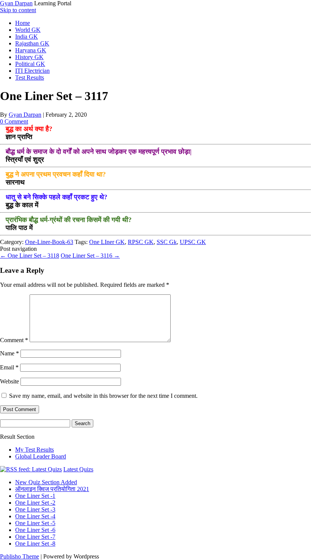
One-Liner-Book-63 (49, 242)
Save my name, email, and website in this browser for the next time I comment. (103, 396)
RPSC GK (141, 242)
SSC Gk (167, 242)
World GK (28, 30)
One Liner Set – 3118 (29, 255)
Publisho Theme (19, 556)
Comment (14, 340)
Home (22, 23)
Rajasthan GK (32, 43)
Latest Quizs (78, 469)
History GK (29, 57)
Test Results (29, 77)
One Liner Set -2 (35, 502)
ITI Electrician (32, 70)
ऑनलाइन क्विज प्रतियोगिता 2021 (52, 489)
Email (9, 367)
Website (9, 381)
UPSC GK (193, 242)
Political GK (30, 64)
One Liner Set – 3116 (90, 255)
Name (9, 353)
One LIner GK (107, 242)
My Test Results (34, 449)
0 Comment (14, 121)
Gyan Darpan (16, 3)
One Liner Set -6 (35, 530)
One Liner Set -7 (35, 536)
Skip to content (18, 10)
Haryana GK (30, 50)
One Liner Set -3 (35, 509)
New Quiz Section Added (46, 482)
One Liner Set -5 (35, 523)
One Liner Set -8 (35, 543)
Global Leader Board (40, 456)
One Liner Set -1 (35, 496)
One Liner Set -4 (35, 516)
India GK (26, 36)
